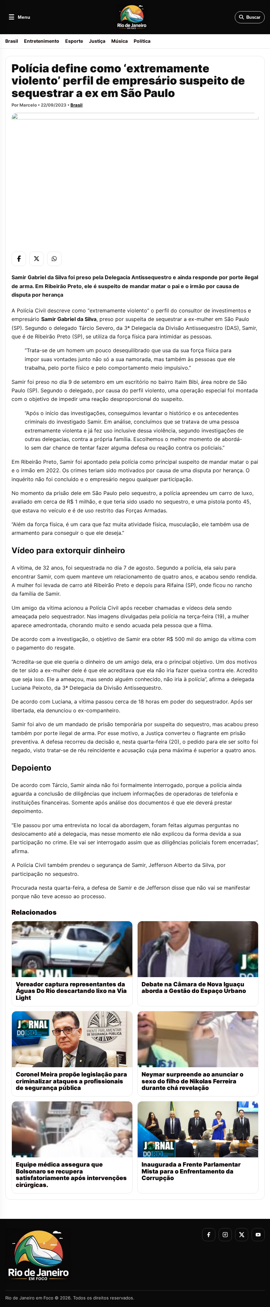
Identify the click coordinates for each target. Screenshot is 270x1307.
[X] (36, 259)
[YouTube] (258, 1234)
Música (119, 41)
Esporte (74, 41)
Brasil (11, 41)
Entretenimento (41, 41)
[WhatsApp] (54, 259)
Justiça (97, 41)
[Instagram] (225, 1234)
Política (142, 41)
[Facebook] (19, 259)
